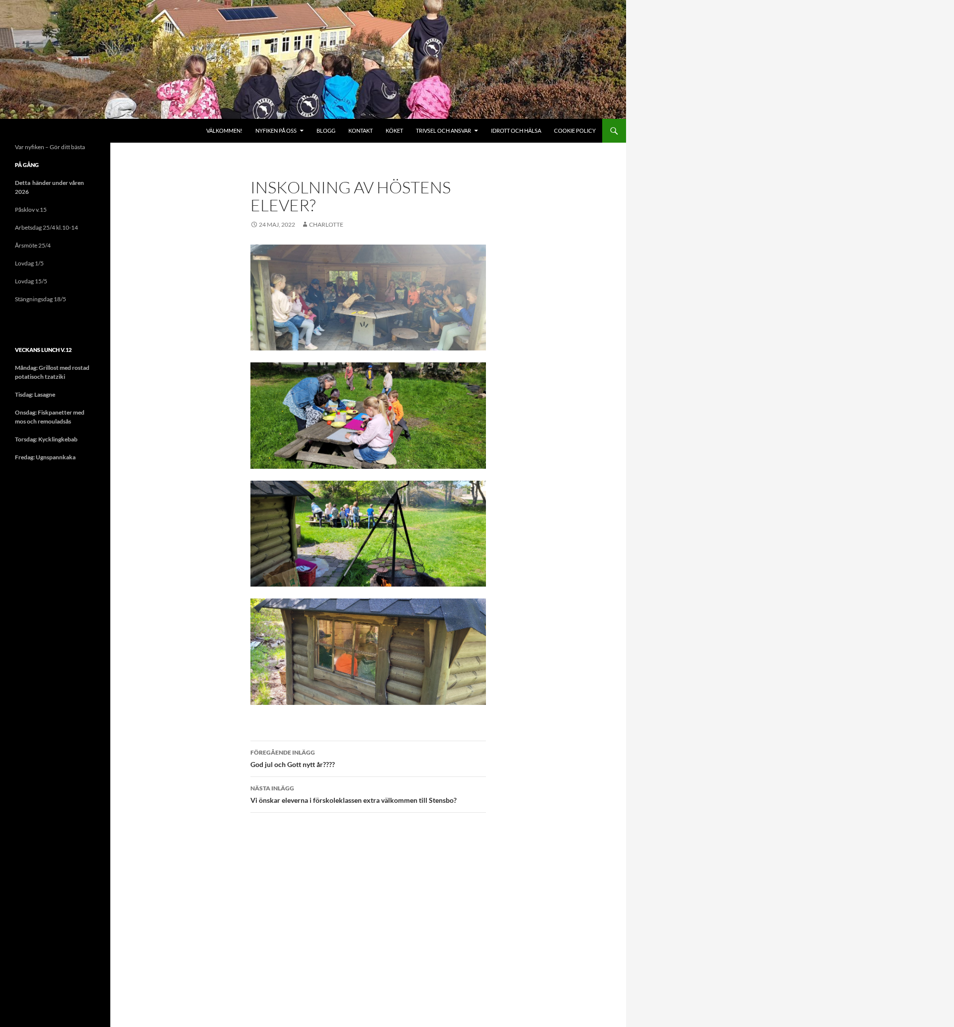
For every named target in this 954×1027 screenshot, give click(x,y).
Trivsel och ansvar (443, 130)
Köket (394, 130)
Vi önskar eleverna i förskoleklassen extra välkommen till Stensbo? (353, 794)
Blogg (326, 130)
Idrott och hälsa (516, 130)
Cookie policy (575, 130)
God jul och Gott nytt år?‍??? (292, 759)
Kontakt (360, 130)
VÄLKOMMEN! (224, 130)
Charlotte (326, 224)
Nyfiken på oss (276, 130)
